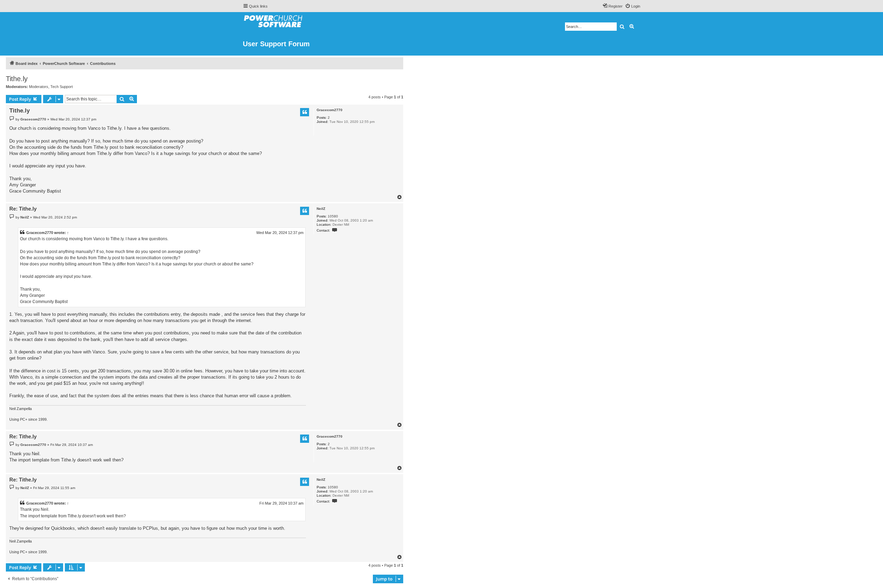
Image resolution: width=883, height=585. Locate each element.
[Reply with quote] (304, 112)
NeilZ (321, 209)
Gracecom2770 (330, 110)
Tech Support (61, 87)
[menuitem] (632, 6)
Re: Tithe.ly (23, 209)
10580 (333, 216)
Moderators (38, 87)
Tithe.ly (17, 78)
